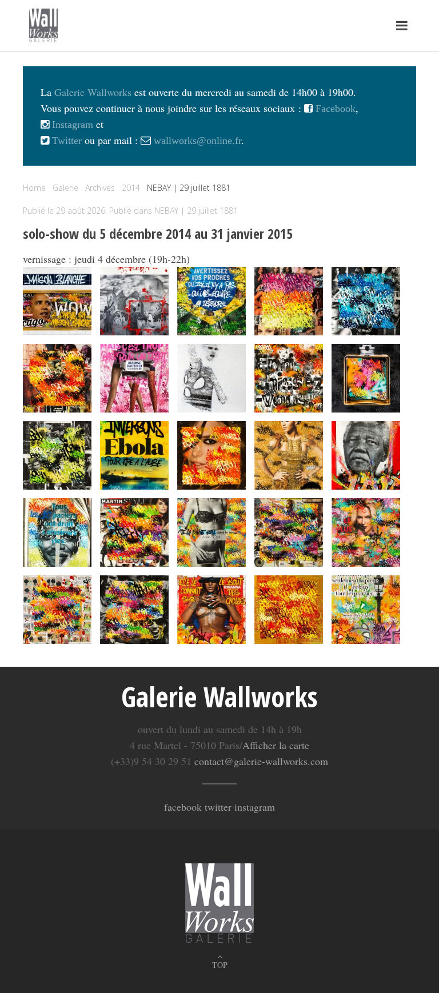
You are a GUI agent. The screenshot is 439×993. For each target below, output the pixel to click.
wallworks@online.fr (197, 140)
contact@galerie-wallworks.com (261, 761)
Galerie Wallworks (92, 92)
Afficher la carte (275, 745)
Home (34, 187)
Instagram (71, 124)
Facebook (334, 108)
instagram (254, 807)
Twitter (65, 140)
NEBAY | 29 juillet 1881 (196, 210)
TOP (220, 964)
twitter (218, 807)
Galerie (65, 187)
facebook (183, 807)
